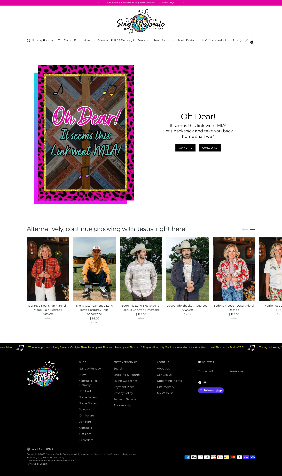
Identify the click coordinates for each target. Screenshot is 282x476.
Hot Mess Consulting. (54, 457)
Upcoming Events (169, 380)
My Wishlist (165, 393)
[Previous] (98, 3)
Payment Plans (124, 387)
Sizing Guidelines (125, 380)
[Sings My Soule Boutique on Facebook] (200, 383)
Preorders (86, 440)
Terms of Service (125, 399)
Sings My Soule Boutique (59, 454)
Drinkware (86, 415)
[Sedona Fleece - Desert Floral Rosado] (234, 269)
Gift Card (85, 434)
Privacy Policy (123, 393)
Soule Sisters (88, 397)
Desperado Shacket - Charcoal (187, 305)
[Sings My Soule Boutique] (141, 21)
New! (82, 374)
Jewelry (84, 409)
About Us (163, 368)
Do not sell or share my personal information (50, 460)
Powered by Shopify (37, 463)
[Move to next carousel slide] (252, 229)
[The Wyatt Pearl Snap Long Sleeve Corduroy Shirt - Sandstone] (94, 269)
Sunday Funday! (90, 368)
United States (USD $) (42, 449)
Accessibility (122, 405)
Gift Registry (165, 387)
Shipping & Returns (127, 374)
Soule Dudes (88, 403)
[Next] (183, 3)
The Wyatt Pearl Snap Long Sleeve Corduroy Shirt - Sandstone (94, 310)
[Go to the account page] (246, 40)
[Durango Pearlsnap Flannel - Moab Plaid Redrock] (48, 269)
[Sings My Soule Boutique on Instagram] (205, 383)
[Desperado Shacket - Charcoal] (187, 269)
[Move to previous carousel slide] (245, 229)
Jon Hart (85, 391)
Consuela (85, 427)
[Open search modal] (28, 40)
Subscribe (237, 371)
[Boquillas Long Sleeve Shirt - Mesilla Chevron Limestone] (141, 269)
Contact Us (164, 374)
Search (118, 368)
